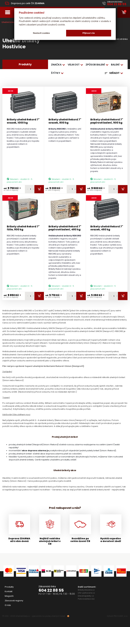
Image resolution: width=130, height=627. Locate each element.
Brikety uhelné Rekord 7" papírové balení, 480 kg (65, 228)
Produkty (9, 587)
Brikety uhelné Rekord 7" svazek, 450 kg (106, 228)
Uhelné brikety (9, 22)
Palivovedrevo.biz (86, 598)
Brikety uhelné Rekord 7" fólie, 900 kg (23, 228)
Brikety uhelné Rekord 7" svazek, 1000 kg (23, 121)
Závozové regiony (14, 600)
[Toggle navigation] (7, 12)
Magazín (9, 596)
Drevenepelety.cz (86, 595)
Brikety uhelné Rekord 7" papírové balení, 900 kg (106, 121)
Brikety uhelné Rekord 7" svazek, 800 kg (65, 121)
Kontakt (8, 591)
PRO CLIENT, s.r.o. (121, 616)
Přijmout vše (88, 33)
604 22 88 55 (51, 590)
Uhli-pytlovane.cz (86, 593)
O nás (8, 605)
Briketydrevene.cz (86, 590)
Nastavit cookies (41, 33)
